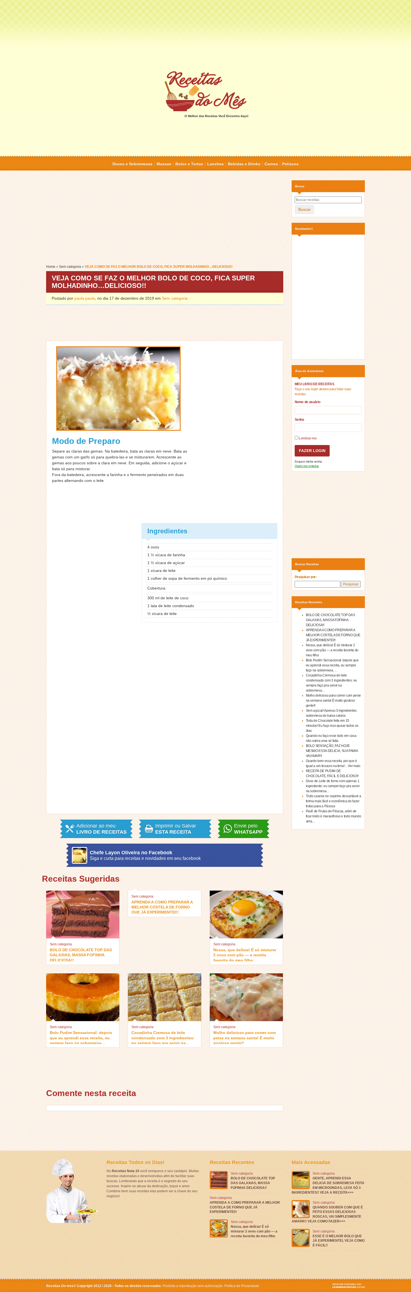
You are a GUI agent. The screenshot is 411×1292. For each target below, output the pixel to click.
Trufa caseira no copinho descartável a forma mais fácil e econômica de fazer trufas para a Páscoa (333, 801)
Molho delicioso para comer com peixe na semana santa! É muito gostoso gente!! (244, 1037)
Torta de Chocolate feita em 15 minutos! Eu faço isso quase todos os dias (332, 726)
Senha (299, 420)
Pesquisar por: (306, 577)
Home (50, 267)
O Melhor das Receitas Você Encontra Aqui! (217, 116)
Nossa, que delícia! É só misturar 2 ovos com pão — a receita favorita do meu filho (244, 954)
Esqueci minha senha (308, 461)
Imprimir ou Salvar (175, 829)
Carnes (271, 164)
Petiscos (290, 164)
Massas (164, 164)
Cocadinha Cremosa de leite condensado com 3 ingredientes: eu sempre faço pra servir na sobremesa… (163, 1037)
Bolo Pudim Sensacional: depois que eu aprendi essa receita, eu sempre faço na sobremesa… (81, 1037)
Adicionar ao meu (101, 829)
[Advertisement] (205, 35)
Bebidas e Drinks (244, 164)
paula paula (84, 298)
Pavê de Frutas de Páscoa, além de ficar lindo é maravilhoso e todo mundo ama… (333, 816)
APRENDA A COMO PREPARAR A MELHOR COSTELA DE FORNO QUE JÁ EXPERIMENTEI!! (162, 907)
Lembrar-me (307, 438)
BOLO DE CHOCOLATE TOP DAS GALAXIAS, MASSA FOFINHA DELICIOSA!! (81, 954)
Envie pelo (248, 829)
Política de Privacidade (241, 1286)
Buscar (304, 209)
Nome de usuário (307, 402)
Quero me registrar (307, 466)
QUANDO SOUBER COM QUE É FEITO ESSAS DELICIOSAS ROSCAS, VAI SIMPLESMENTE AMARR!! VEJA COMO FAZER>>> (327, 1214)
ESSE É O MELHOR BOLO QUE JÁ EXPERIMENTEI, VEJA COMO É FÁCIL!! (339, 1241)
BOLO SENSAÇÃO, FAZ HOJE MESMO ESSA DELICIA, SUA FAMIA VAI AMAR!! (332, 751)
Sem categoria (70, 267)
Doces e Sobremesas (132, 164)
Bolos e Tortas (189, 164)
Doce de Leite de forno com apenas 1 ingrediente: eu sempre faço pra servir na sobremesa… (333, 786)
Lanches (215, 164)
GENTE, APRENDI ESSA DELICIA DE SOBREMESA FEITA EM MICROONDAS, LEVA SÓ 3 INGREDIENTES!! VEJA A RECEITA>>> (328, 1185)
